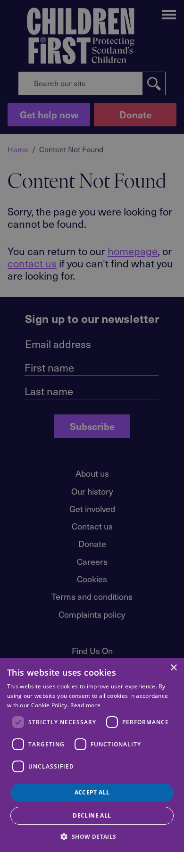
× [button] (173, 667)
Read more (85, 705)
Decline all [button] (92, 815)
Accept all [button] (92, 792)
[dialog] (92, 755)
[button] (91, 836)
